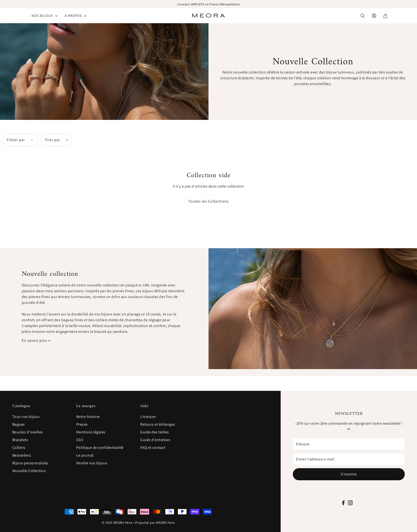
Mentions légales (90, 432)
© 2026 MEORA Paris (117, 522)
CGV (79, 439)
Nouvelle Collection (29, 470)
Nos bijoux (43, 15)
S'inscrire (349, 474)
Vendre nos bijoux (91, 463)
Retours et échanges (157, 424)
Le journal (85, 455)
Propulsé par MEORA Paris (155, 522)
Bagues (18, 424)
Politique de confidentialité (100, 447)
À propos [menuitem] (74, 15)
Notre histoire (88, 416)
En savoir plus (35, 340)
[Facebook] (343, 502)
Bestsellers (21, 455)
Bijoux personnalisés (30, 463)
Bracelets (20, 439)
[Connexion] (362, 16)
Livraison (148, 416)
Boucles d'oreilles (27, 432)
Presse (82, 424)
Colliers (18, 447)
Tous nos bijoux (26, 416)
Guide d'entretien (155, 439)
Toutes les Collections (208, 201)
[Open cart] (385, 16)
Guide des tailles (154, 432)
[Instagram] (350, 502)
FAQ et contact (152, 447)
